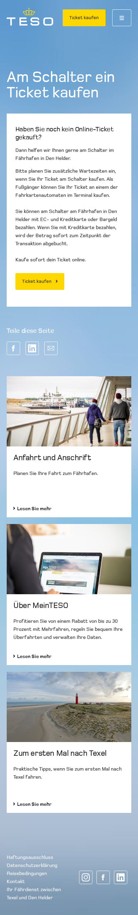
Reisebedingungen (27, 873)
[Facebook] (103, 877)
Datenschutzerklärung (32, 865)
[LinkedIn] (120, 877)
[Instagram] (85, 877)
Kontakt (16, 881)
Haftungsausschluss (30, 857)
